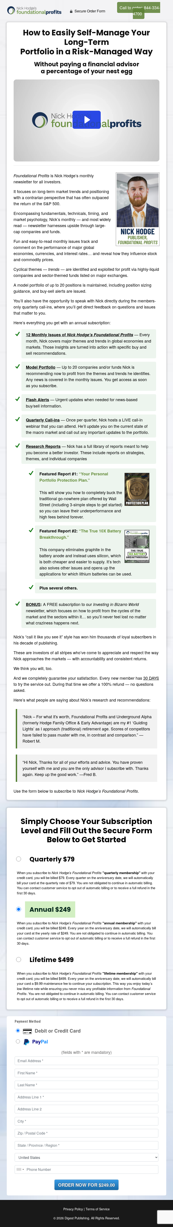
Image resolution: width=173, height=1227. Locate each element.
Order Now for (86, 1184)
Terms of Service (98, 1209)
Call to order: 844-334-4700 (140, 10)
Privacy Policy (73, 1209)
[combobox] (20, 1169)
